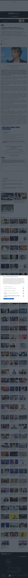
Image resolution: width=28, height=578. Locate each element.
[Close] (26, 276)
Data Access (14, 301)
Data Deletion (9, 301)
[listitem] (14, 286)
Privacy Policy (18, 301)
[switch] (23, 288)
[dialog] (14, 289)
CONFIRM (8, 298)
